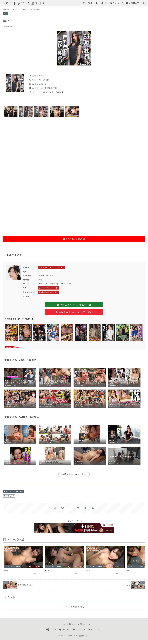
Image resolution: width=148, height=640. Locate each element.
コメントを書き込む (74, 606)
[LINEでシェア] (85, 508)
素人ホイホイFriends (53, 92)
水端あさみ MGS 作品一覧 (74, 305)
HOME (53, 630)
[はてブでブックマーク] (78, 508)
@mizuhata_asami (47, 288)
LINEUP (65, 630)
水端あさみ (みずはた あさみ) (51, 267)
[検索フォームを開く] (144, 3)
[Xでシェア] (55, 508)
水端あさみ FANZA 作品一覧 (74, 312)
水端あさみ (10, 496)
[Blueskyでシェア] (62, 508)
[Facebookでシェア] (70, 508)
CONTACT (96, 630)
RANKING (80, 630)
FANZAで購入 (74, 239)
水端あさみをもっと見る (74, 474)
